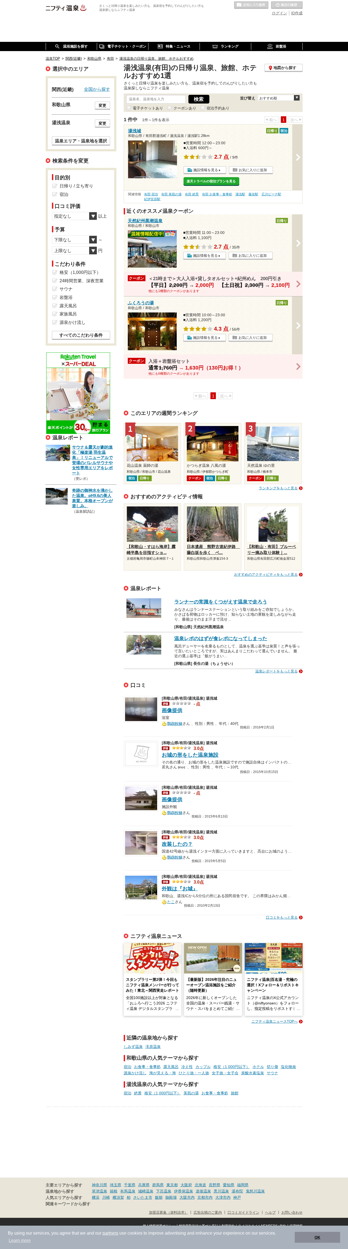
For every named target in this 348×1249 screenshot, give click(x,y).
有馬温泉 (127, 1191)
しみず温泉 (133, 1046)
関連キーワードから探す (68, 1204)
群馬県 (158, 1185)
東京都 (172, 1185)
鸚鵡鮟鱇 (174, 723)
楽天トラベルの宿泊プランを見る (211, 181)
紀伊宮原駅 (152, 199)
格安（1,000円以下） (231, 1067)
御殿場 (171, 1197)
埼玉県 (115, 1185)
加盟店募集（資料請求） (168, 1212)
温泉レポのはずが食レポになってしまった (220, 638)
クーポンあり (184, 108)
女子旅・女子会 (225, 1073)
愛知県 (228, 1185)
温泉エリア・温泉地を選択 (81, 140)
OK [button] (317, 1237)
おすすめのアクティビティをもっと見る (266, 574)
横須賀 (118, 1197)
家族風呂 (68, 314)
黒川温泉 (221, 1191)
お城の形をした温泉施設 (190, 755)
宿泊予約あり (218, 108)
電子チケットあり (148, 108)
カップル (203, 1067)
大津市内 (223, 1197)
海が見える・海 (162, 1073)
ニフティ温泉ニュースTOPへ (274, 1021)
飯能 (159, 1197)
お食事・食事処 (147, 1067)
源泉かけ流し (135, 1073)
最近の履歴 (287, 5)
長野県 (214, 1185)
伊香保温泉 (183, 1191)
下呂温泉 (163, 1191)
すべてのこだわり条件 (81, 335)
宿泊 (127, 1067)
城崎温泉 (145, 1191)
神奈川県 (99, 1185)
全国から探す (97, 89)
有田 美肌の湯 (171, 194)
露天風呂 (171, 1067)
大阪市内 (187, 1197)
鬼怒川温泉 (255, 1191)
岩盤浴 (66, 297)
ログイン (279, 13)
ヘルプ (270, 1212)
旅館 (234, 1093)
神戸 (237, 1197)
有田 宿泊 (151, 194)
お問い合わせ (292, 1212)
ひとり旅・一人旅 (194, 1073)
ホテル (258, 1067)
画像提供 (172, 710)
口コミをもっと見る (282, 917)
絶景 (138, 1093)
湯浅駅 (240, 194)
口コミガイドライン (243, 1212)
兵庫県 (144, 1185)
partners (110, 1233)
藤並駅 (253, 194)
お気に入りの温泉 (251, 5)
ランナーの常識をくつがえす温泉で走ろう (220, 602)
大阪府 (186, 1185)
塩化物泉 (288, 1067)
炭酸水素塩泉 (252, 1073)
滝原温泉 (153, 1046)
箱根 (113, 1191)
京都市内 (205, 1197)
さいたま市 (142, 1197)
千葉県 (129, 1185)
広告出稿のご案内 (208, 1212)
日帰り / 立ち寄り (76, 186)
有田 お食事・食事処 (217, 194)
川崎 (106, 1197)
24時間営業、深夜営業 (82, 280)
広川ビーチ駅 (271, 194)
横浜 (96, 1197)
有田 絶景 (192, 194)
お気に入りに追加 (253, 170)
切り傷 (272, 1067)
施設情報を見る (205, 170)
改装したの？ (177, 844)
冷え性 (187, 1067)
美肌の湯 (191, 1093)
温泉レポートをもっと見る (276, 671)
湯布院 (237, 1191)
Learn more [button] (20, 1240)
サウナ (272, 1073)
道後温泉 (203, 1191)
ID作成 (297, 13)
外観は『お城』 (180, 888)
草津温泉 (99, 1191)
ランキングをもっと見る (278, 488)
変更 (102, 105)
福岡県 (242, 1185)
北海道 (200, 1185)
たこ (171, 901)
